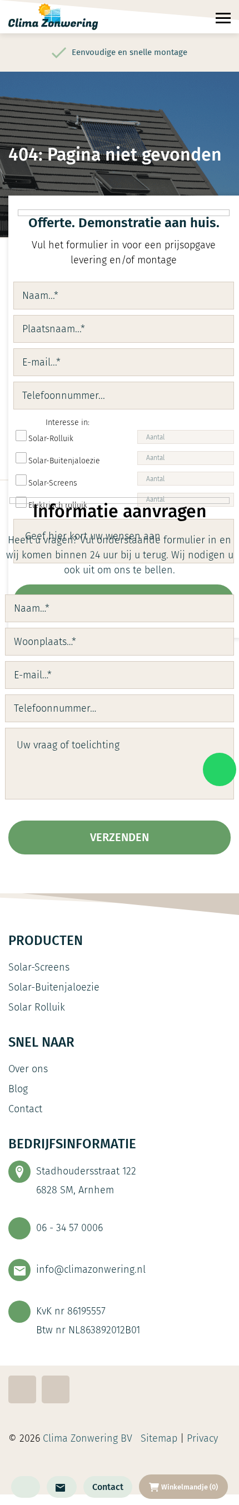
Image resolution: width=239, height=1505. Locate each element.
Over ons (28, 1069)
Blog (18, 1089)
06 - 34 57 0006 (69, 1228)
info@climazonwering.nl (91, 1269)
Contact (107, 1487)
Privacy (204, 1438)
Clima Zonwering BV (87, 1438)
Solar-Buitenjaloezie (53, 987)
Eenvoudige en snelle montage (129, 52)
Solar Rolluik (36, 1007)
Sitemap (159, 1438)
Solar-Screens (38, 967)
